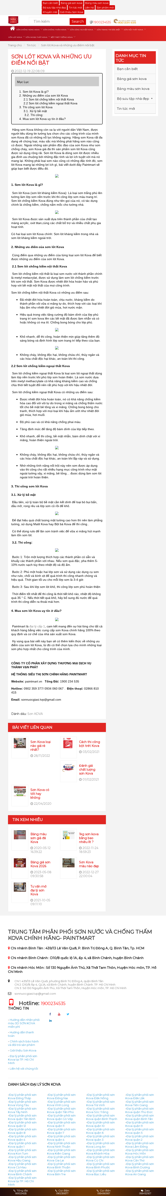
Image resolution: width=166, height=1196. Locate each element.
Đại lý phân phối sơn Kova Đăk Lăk (139, 1096)
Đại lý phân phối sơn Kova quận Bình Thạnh (101, 1117)
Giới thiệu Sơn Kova (71, 12)
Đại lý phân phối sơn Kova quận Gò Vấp (61, 1117)
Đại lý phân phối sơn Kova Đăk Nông (100, 1096)
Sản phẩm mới (105, 7)
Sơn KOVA (35, 714)
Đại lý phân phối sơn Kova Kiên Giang (61, 1151)
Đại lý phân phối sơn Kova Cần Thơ (139, 1158)
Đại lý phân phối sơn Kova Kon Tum (22, 1151)
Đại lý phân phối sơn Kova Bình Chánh (22, 1172)
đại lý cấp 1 (37, 626)
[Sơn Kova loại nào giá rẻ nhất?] (20, 743)
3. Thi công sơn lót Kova (36, 107)
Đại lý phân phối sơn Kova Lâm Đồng (139, 1144)
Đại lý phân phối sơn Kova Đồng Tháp (22, 1096)
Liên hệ (89, 7)
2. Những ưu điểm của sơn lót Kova (43, 95)
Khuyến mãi (50, 12)
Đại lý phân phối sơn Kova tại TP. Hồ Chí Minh (22, 1059)
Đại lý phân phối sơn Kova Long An (100, 1144)
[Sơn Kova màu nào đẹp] (68, 862)
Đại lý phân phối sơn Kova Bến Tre (61, 1172)
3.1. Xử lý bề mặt (35, 111)
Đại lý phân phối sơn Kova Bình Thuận (61, 1165)
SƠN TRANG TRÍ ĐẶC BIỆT (108, 30)
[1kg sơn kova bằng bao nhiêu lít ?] (68, 834)
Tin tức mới (75, 7)
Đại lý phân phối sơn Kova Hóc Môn (139, 1151)
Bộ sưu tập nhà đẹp (54, 7)
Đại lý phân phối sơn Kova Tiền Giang (139, 1103)
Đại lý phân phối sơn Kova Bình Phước (100, 1165)
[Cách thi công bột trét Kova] (68, 743)
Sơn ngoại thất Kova (36, 37)
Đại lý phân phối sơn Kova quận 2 (139, 1137)
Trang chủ (15, 45)
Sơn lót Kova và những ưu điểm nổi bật (67, 45)
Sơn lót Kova (15, 37)
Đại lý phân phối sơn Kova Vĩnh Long (61, 1103)
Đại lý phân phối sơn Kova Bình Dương (139, 1165)
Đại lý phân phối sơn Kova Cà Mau (22, 1165)
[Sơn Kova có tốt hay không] (20, 791)
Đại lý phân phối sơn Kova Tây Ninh (22, 1110)
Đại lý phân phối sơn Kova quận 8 (22, 1131)
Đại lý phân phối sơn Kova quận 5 (139, 1131)
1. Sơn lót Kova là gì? (34, 91)
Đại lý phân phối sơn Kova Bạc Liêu (100, 1172)
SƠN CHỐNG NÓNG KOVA (28, 30)
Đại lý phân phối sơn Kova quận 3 (100, 1137)
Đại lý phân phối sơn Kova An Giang (139, 1172)
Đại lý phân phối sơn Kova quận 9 (139, 1124)
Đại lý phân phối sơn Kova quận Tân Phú (61, 1110)
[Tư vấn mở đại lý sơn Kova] (20, 887)
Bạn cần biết (50, 3)
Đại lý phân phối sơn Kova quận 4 (22, 1137)
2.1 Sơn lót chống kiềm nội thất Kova (50, 99)
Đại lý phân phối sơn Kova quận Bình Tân (139, 1117)
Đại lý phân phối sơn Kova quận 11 (61, 1124)
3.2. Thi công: (33, 115)
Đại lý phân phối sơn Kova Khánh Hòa (100, 1151)
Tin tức (31, 45)
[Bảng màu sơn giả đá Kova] (20, 834)
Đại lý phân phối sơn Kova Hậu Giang (22, 1158)
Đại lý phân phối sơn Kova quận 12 (22, 1124)
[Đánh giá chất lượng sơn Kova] (68, 766)
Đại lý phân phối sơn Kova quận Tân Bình (22, 1117)
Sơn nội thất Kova (133, 30)
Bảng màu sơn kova (97, 3)
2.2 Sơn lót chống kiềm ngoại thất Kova (51, 103)
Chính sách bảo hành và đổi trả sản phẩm (23, 1043)
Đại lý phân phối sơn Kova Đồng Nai (61, 1096)
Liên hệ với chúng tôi (24, 1068)
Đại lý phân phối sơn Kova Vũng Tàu (22, 1103)
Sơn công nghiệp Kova (81, 30)
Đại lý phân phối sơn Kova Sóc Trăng (100, 1110)
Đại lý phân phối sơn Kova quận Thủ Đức (139, 1110)
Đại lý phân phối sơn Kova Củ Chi (100, 1158)
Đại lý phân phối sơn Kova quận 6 (100, 1131)
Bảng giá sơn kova (71, 3)
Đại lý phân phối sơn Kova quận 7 (61, 1131)
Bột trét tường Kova (62, 37)
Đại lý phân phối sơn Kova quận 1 (22, 1144)
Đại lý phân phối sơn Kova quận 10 (100, 1124)
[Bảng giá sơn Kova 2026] (20, 862)
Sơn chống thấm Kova (54, 30)
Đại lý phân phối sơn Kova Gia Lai (61, 1158)
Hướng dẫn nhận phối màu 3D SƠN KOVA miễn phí (24, 1023)
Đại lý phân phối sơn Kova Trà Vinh (100, 1103)
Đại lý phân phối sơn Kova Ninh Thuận (61, 1144)
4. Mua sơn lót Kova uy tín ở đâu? (42, 119)
